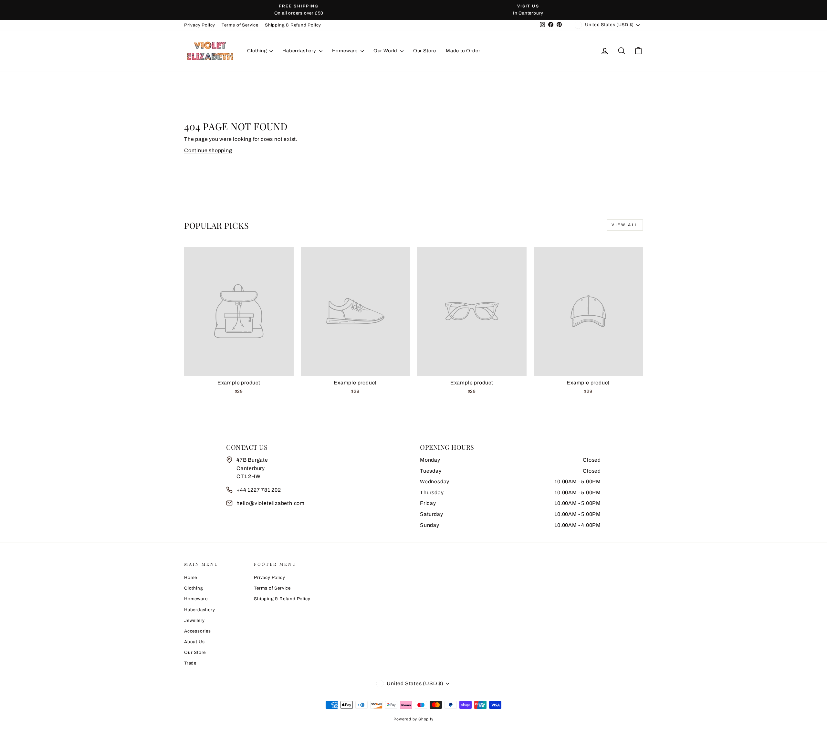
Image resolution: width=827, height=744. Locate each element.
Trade (190, 663)
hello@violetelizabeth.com (270, 503)
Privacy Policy (199, 25)
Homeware (345, 50)
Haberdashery (299, 50)
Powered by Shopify (413, 719)
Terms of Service (240, 25)
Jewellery (194, 620)
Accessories (197, 631)
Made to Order (463, 50)
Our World (386, 50)
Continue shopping (208, 150)
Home (190, 577)
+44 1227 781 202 (258, 490)
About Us (194, 641)
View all (625, 225)
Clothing (257, 50)
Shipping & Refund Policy (293, 25)
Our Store (424, 50)
